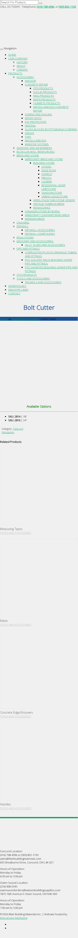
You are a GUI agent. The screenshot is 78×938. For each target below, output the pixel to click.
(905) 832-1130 (67, 6)
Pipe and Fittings (28, 249)
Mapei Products (44, 99)
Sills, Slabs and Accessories (45, 245)
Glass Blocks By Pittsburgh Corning (51, 129)
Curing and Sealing (38, 114)
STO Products (27, 275)
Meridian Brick (35, 219)
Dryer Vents (33, 118)
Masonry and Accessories (35, 241)
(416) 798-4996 (45, 6)
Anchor (30, 81)
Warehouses (17, 286)
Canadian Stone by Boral (42, 211)
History (22, 62)
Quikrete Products (46, 103)
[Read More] (39, 486)
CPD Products (43, 88)
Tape (28, 137)
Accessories (25, 77)
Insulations (25, 237)
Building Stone (44, 163)
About (21, 66)
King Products (43, 96)
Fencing (30, 125)
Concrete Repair (36, 84)
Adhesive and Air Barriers (34, 148)
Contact (14, 293)
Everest (46, 174)
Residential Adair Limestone (53, 187)
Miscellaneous (35, 140)
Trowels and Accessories (43, 282)
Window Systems (37, 144)
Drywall (23, 226)
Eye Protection (35, 122)
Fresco (46, 178)
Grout (29, 133)
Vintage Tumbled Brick (48, 204)
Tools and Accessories (33, 278)
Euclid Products (45, 92)
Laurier (46, 181)
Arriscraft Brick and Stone (44, 159)
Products (15, 73)
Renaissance (41, 207)
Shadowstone (51, 193)
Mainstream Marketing (13, 918)
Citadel (46, 166)
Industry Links (18, 290)
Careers (22, 69)
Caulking (23, 222)
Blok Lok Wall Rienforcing (36, 152)
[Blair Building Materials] (26, 35)
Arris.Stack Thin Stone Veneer (54, 200)
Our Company (18, 58)
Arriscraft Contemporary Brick (47, 215)
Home (12, 55)
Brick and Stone (28, 155)
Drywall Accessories (40, 230)
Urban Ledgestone (54, 196)
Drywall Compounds (40, 234)
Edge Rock (48, 170)
